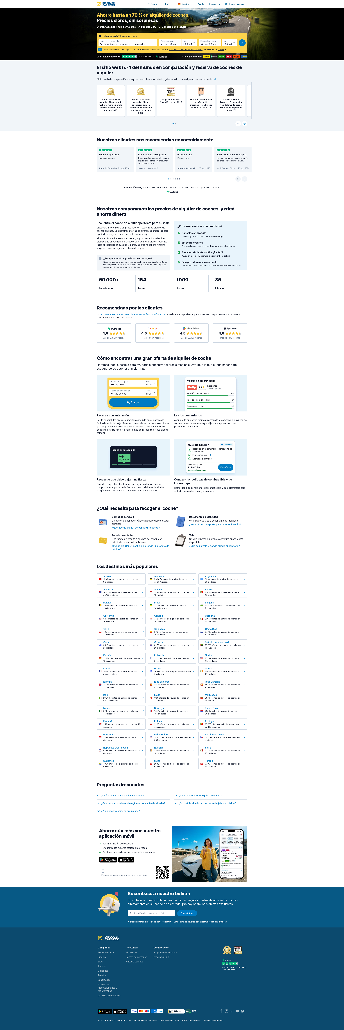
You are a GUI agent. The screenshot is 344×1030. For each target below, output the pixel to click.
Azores (209, 589)
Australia (108, 589)
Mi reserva (214, 4)
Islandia (107, 681)
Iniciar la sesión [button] (237, 4)
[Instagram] (226, 1011)
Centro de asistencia (136, 957)
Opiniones (103, 970)
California (108, 616)
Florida (208, 655)
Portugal (209, 721)
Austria (158, 589)
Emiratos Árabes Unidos (218, 642)
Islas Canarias (212, 681)
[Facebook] (221, 1011)
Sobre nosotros (106, 952)
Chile (106, 629)
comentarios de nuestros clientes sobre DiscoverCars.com (133, 314)
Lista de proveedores (109, 995)
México (107, 708)
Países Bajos (212, 708)
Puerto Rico (109, 734)
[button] (154, 4)
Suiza (157, 761)
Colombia (159, 629)
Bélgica (107, 602)
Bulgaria (209, 602)
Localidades (104, 980)
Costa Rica (211, 629)
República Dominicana (115, 747)
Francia (107, 668)
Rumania (159, 747)
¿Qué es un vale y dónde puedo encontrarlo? (214, 546)
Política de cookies (191, 1020)
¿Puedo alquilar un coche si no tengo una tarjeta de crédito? (140, 548)
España (107, 655)
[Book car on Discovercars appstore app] (120, 1011)
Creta (106, 642)
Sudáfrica (108, 761)
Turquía (209, 761)
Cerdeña (210, 616)
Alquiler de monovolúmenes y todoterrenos (107, 987)
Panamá (107, 721)
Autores (102, 966)
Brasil (157, 602)
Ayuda (201, 4)
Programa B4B (161, 957)
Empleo (102, 957)
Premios (102, 975)
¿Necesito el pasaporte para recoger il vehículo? (216, 524)
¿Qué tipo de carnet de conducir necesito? (136, 527)
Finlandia (159, 655)
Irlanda (208, 668)
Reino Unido (161, 734)
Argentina (210, 576)
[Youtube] (237, 1011)
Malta (157, 695)
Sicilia (208, 747)
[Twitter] (243, 1011)
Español (185, 4)
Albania (107, 576)
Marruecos (211, 695)
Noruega (159, 708)
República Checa (214, 734)
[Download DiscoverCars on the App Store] (126, 859)
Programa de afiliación (165, 952)
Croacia (158, 642)
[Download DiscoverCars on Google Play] (108, 859)
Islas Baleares (161, 681)
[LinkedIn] (232, 1011)
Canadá (158, 616)
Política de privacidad (170, 1020)
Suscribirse (187, 913)
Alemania (159, 576)
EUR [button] (167, 4)
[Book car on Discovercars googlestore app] (105, 1011)
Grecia (158, 668)
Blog (100, 961)
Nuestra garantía (134, 961)
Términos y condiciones (213, 1020)
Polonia (158, 721)
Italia (105, 695)
